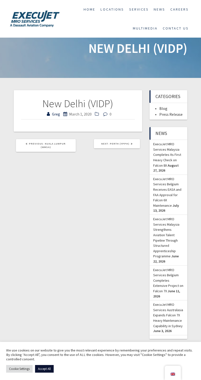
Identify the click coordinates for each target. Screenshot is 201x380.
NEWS (159, 9)
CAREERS (179, 9)
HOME (89, 9)
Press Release (171, 114)
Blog (163, 108)
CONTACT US (176, 28)
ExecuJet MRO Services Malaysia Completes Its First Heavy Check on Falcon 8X (167, 154)
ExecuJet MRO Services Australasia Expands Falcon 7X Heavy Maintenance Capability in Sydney (168, 315)
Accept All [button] (44, 369)
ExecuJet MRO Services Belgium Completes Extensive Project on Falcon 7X (168, 280)
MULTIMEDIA (145, 28)
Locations (112, 9)
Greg (56, 114)
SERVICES (139, 9)
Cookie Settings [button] (19, 369)
